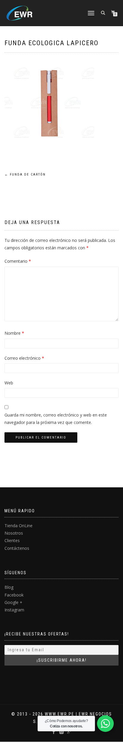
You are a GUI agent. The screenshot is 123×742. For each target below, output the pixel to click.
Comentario (17, 261)
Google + (13, 602)
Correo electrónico (24, 358)
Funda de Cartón (25, 174)
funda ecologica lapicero (51, 43)
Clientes (12, 540)
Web (8, 383)
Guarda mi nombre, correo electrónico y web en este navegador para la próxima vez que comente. (55, 418)
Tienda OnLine (18, 525)
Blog (8, 587)
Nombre (14, 333)
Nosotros (13, 533)
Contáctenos (16, 548)
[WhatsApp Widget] (105, 723)
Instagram (14, 610)
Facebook (14, 595)
